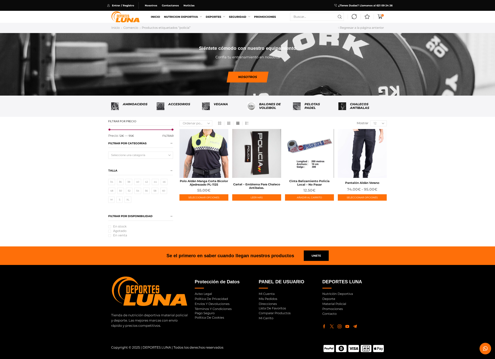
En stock (120, 226)
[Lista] (246, 123)
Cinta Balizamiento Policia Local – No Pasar (309, 182)
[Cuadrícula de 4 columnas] (237, 123)
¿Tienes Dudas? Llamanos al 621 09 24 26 (365, 5)
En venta (120, 235)
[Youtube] (347, 326)
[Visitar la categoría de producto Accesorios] (160, 106)
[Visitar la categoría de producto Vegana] (206, 106)
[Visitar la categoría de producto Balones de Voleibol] (251, 106)
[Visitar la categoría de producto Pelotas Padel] (297, 106)
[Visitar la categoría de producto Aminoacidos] (115, 106)
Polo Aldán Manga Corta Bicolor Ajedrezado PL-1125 (204, 182)
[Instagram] (339, 326)
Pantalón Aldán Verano (362, 183)
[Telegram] (355, 326)
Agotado (119, 231)
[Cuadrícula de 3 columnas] (228, 123)
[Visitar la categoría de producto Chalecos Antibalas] (342, 106)
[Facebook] (324, 326)
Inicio (115, 28)
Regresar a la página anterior (362, 28)
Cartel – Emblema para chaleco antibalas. (256, 186)
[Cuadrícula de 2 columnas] (219, 123)
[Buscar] (340, 17)
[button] (123, 5)
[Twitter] (332, 326)
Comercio (130, 28)
